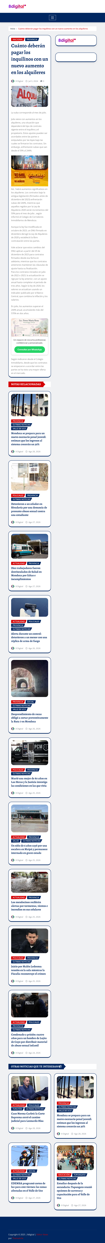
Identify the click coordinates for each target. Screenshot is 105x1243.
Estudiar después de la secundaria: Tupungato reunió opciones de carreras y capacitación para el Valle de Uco (74, 1190)
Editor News (42, 1234)
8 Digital (19, 81)
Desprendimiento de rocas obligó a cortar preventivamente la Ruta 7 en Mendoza (29, 717)
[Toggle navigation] (52, 17)
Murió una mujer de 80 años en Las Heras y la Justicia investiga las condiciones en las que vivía (29, 782)
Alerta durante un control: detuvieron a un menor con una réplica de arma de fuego (29, 637)
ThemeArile (17, 1238)
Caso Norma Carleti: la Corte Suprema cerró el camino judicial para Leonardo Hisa (28, 1117)
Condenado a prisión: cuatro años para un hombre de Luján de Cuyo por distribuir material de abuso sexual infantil (29, 1040)
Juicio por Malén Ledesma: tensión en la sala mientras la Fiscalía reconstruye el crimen (28, 970)
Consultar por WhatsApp (30, 349)
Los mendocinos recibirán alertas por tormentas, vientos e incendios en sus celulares (29, 905)
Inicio (12, 28)
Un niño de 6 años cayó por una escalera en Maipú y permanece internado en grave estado (29, 849)
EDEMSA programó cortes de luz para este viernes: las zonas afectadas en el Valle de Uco (29, 1187)
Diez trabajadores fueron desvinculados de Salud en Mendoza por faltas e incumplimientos (26, 573)
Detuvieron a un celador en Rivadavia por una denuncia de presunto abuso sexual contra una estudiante (29, 509)
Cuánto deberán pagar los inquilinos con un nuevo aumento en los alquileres (53, 28)
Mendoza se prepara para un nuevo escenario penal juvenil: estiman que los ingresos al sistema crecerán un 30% (28, 438)
